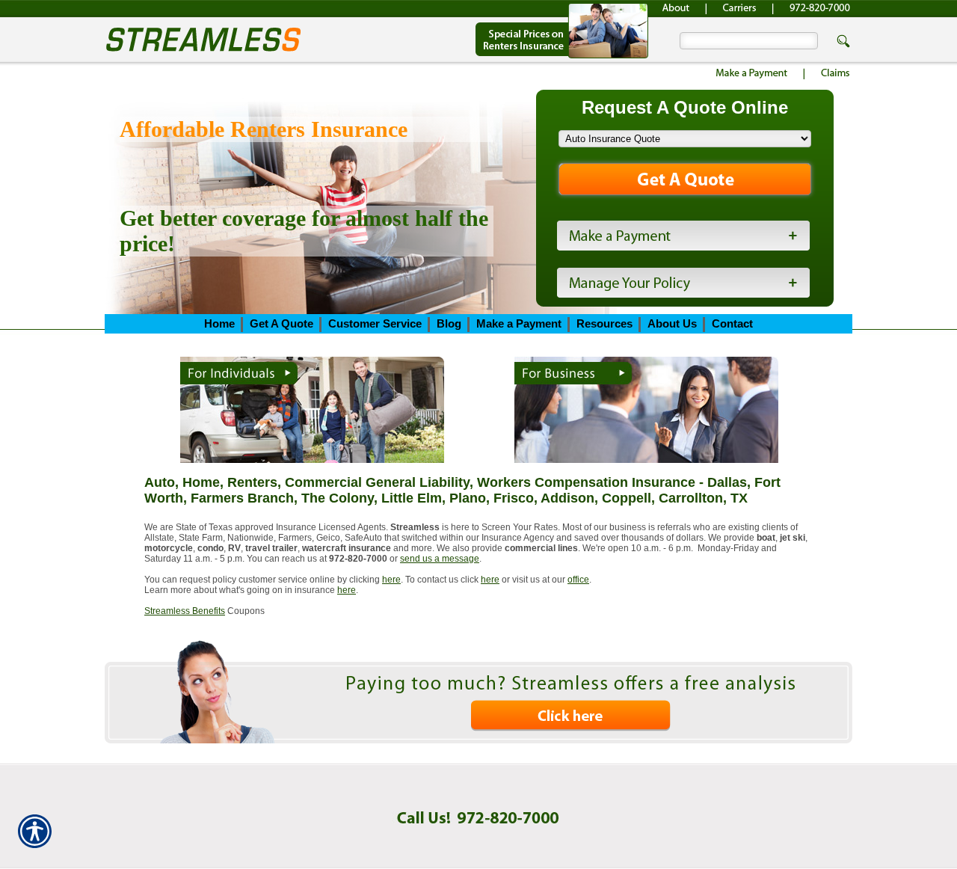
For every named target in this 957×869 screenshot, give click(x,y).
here (391, 579)
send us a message (439, 558)
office (578, 579)
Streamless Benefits (184, 611)
